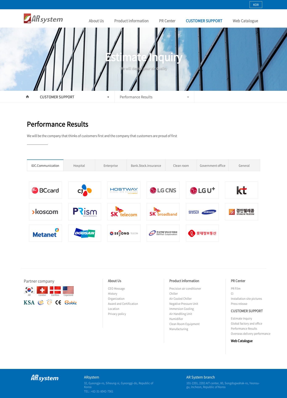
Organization (116, 298)
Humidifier (176, 319)
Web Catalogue (245, 20)
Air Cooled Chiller (180, 298)
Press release (239, 304)
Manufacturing (178, 329)
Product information (131, 20)
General (244, 165)
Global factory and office (246, 323)
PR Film (236, 288)
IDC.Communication (45, 165)
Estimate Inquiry (241, 318)
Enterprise (111, 165)
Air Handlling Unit (180, 314)
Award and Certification (123, 304)
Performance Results (136, 96)
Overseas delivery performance (250, 333)
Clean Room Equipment (184, 324)
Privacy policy (117, 314)
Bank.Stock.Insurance (146, 165)
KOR (256, 5)
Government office (212, 165)
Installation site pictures (246, 298)
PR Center (167, 20)
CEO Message (116, 288)
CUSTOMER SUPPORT (204, 20)
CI (232, 293)
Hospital (79, 165)
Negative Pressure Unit (183, 304)
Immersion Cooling (181, 309)
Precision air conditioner (185, 288)
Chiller (173, 293)
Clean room (181, 165)
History (112, 293)
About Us (96, 20)
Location (113, 309)
